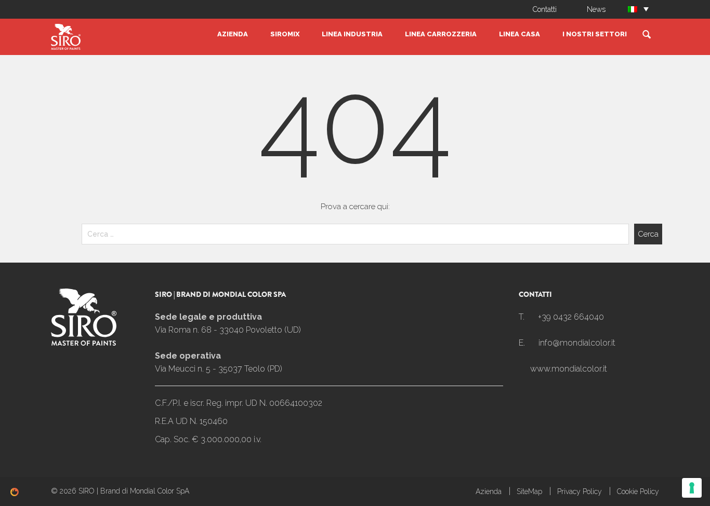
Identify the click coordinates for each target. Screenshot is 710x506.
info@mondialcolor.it (576, 343)
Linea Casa (519, 34)
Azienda (232, 34)
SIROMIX (284, 34)
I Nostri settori (594, 34)
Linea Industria (352, 34)
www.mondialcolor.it (568, 369)
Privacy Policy (579, 491)
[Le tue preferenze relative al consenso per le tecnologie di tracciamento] (692, 488)
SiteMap (529, 491)
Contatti (545, 9)
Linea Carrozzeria (441, 34)
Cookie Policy (638, 491)
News (596, 9)
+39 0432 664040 (571, 317)
